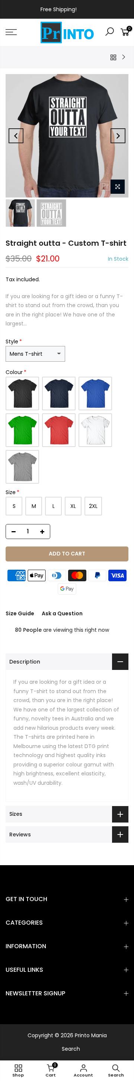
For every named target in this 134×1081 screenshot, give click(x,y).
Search (71, 1049)
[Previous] (16, 135)
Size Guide (20, 613)
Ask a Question (62, 613)
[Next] (118, 135)
